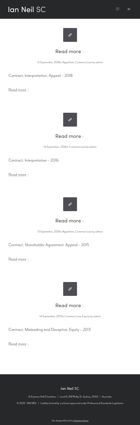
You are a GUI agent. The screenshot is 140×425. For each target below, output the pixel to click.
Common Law (83, 62)
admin (99, 62)
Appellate (68, 62)
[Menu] (117, 8)
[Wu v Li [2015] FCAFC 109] (70, 204)
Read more (68, 51)
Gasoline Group (81, 420)
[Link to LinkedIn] (128, 8)
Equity (85, 316)
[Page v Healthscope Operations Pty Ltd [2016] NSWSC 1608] (70, 120)
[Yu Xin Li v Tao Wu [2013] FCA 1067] (70, 289)
